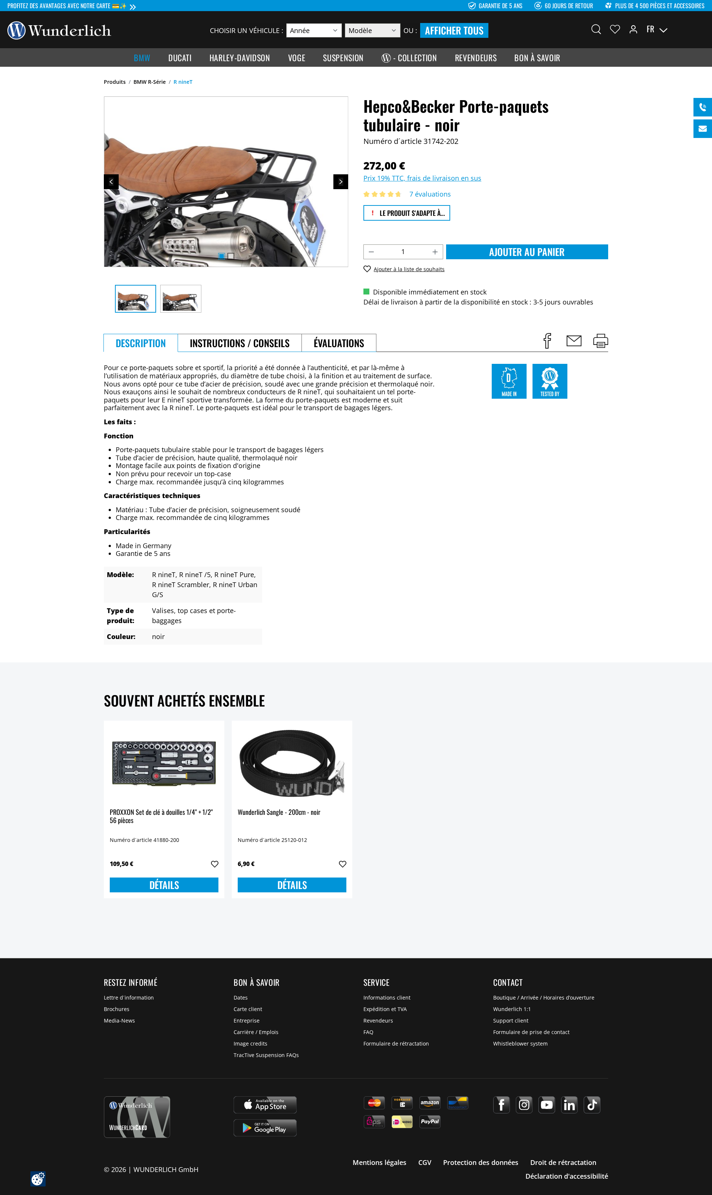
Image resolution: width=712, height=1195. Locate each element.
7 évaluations (430, 194)
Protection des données (480, 1162)
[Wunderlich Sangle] (292, 764)
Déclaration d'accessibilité (566, 1176)
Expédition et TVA (385, 1009)
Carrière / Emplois (256, 1032)
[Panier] (700, 29)
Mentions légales (379, 1162)
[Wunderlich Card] (137, 1117)
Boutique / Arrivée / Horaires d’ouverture (543, 997)
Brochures (116, 1009)
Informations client (387, 997)
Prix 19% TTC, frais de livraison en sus (422, 178)
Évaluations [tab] (339, 343)
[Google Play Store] (265, 1127)
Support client (510, 1020)
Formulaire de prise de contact (531, 1032)
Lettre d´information (129, 997)
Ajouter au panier (527, 251)
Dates (241, 997)
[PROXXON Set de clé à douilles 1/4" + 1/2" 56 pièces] (164, 764)
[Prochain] (340, 181)
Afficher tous (454, 30)
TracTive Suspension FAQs (266, 1055)
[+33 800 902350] (702, 107)
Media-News (119, 1020)
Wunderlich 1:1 (512, 1009)
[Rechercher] (596, 29)
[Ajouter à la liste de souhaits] (214, 864)
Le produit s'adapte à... (411, 213)
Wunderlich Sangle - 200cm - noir (279, 812)
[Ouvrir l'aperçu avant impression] (600, 341)
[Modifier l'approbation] (38, 1178)
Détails (164, 885)
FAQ (368, 1032)
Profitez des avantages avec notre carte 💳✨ (67, 5)
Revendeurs (378, 1020)
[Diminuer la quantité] (371, 251)
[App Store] (265, 1104)
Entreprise (247, 1020)
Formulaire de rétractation (396, 1043)
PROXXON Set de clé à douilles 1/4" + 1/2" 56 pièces (161, 816)
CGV (424, 1162)
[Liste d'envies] (615, 29)
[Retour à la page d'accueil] (59, 29)
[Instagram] (524, 1104)
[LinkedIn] (569, 1104)
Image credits (250, 1043)
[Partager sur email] (574, 341)
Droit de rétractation (563, 1162)
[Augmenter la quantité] (435, 251)
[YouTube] (546, 1104)
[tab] (140, 343)
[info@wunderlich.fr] (702, 128)
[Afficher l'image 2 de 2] (230, 256)
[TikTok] (592, 1104)
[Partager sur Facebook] (547, 341)
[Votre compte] (633, 29)
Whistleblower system (520, 1043)
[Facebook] (501, 1104)
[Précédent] (111, 181)
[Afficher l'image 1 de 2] (221, 256)
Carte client (248, 1009)
